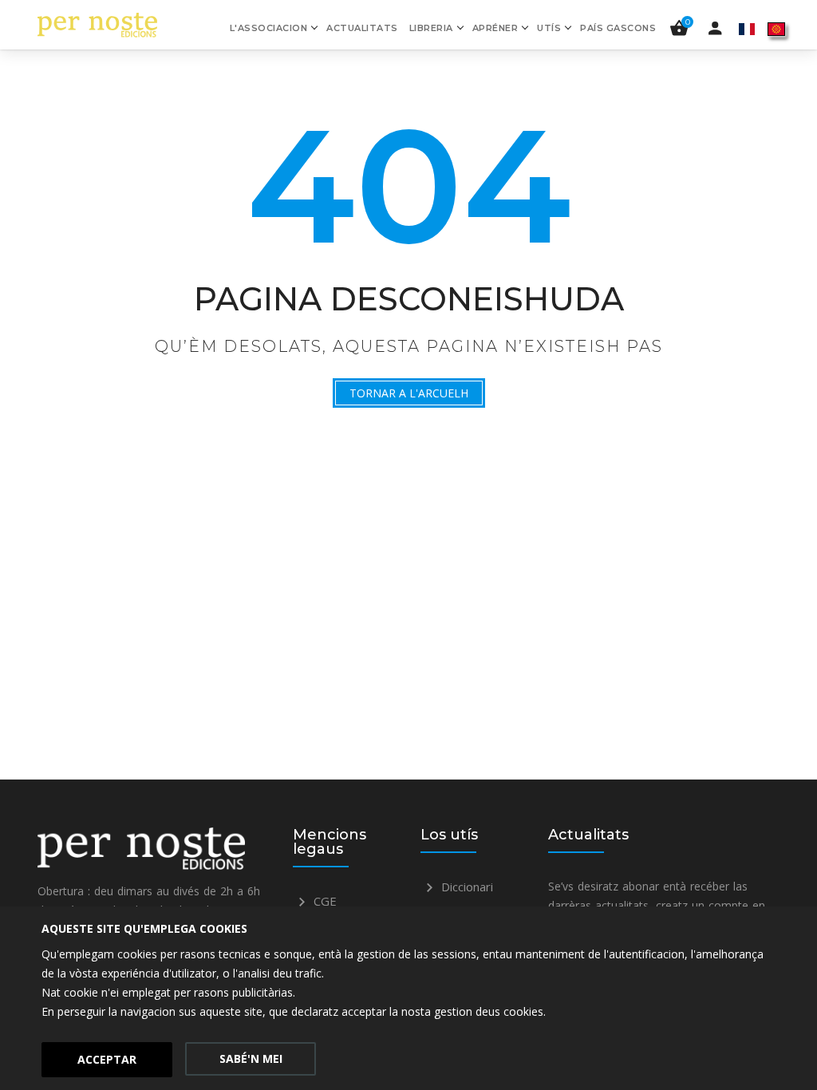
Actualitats (362, 28)
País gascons (618, 28)
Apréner (495, 28)
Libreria (431, 28)
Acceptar (106, 1059)
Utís (549, 28)
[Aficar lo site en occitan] (776, 28)
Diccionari (465, 887)
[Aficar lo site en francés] (746, 28)
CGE (323, 901)
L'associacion (269, 28)
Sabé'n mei (250, 1058)
